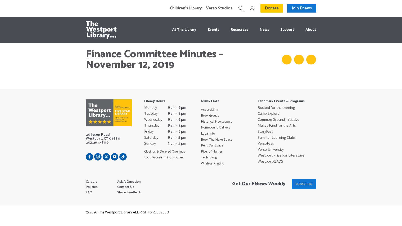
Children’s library (186, 8)
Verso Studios (219, 8)
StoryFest (265, 131)
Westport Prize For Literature (281, 155)
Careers (91, 182)
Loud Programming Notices (163, 157)
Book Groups (210, 115)
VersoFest (265, 143)
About (310, 30)
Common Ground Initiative (278, 119)
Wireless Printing (212, 163)
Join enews (302, 8)
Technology (209, 157)
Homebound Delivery (215, 127)
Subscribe (304, 184)
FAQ (89, 192)
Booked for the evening (276, 107)
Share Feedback (129, 192)
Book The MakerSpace (216, 140)
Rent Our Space (212, 145)
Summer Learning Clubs (277, 137)
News (264, 30)
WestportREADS (270, 161)
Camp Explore (269, 113)
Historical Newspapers (216, 122)
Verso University (271, 149)
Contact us (125, 187)
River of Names (212, 151)
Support (287, 30)
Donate (272, 8)
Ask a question (129, 182)
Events (213, 30)
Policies (92, 187)
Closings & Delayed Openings (164, 151)
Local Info (208, 133)
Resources (239, 30)
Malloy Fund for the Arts (277, 125)
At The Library (184, 30)
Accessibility (209, 110)
